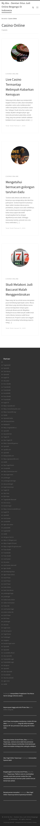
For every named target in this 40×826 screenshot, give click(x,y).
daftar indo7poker (9, 603)
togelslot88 (6, 531)
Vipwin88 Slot (7, 434)
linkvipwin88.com (8, 456)
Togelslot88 (6, 365)
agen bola (6, 681)
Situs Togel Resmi (8, 465)
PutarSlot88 (6, 387)
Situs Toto (6, 493)
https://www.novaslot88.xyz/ (12, 509)
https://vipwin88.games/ (10, 443)
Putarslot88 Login (8, 659)
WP (13, 822)
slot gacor (6, 665)
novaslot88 (6, 468)
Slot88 (5, 415)
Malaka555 (6, 424)
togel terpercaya (8, 487)
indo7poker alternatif (9, 565)
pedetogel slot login (9, 481)
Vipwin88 (6, 368)
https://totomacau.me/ (10, 471)
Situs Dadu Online (12, 723)
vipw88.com (7, 449)
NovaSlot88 (6, 393)
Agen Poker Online (9, 575)
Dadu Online (7, 587)
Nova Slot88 (7, 384)
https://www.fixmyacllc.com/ (12, 409)
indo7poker (7, 518)
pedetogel (6, 478)
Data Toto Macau (8, 590)
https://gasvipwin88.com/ (11, 459)
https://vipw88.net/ (9, 406)
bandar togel (7, 506)
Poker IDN (6, 606)
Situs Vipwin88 (7, 671)
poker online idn (8, 612)
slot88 (5, 462)
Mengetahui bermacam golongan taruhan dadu (20, 187)
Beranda (4, 18)
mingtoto (6, 640)
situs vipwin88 (7, 656)
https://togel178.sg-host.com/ (12, 546)
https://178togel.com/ (10, 540)
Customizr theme (31, 822)
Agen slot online (8, 524)
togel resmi (6, 628)
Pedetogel (6, 637)
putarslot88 (6, 528)
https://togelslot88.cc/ (10, 428)
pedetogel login (8, 593)
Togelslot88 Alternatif (9, 499)
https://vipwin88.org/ (9, 412)
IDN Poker (6, 496)
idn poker (6, 381)
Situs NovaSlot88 (8, 678)
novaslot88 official (8, 653)
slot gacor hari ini (8, 537)
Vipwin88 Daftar (8, 418)
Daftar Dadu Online (9, 600)
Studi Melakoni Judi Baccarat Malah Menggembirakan (19, 289)
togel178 (6, 377)
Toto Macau (6, 371)
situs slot (5, 625)
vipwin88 (6, 431)
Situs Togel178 (7, 440)
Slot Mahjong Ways (9, 571)
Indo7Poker (7, 578)
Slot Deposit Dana (8, 421)
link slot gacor (7, 631)
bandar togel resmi (9, 643)
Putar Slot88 (7, 550)
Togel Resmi (7, 634)
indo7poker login (8, 609)
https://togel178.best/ (10, 543)
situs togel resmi (8, 475)
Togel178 (6, 437)
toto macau (6, 503)
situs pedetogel (8, 484)
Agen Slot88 (7, 568)
